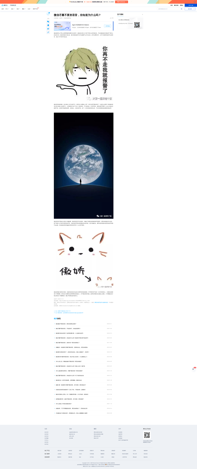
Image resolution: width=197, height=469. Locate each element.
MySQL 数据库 (125, 453)
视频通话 (102, 453)
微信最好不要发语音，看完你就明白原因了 (66, 324)
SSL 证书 (135, 453)
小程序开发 (124, 457)
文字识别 (92, 457)
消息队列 (92, 450)
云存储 (134, 450)
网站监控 (135, 457)
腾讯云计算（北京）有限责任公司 (90, 466)
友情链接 (120, 438)
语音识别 (145, 453)
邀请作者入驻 (72, 434)
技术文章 (46, 432)
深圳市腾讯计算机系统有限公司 (83, 464)
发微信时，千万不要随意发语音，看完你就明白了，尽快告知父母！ (72, 408)
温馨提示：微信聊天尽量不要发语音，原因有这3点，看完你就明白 (72, 347)
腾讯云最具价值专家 (98, 432)
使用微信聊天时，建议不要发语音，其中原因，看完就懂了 (70, 399)
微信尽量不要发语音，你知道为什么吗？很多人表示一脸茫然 (70, 366)
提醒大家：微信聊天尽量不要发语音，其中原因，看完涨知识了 (71, 385)
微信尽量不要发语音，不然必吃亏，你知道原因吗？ (68, 328)
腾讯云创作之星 (97, 436)
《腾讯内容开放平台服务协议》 (101, 302)
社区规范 (120, 432)
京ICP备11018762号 (109, 466)
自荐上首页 (71, 436)
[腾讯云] (5, 5)
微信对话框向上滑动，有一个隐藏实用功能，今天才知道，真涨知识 (72, 394)
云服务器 (70, 450)
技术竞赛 (71, 438)
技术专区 (46, 444)
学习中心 (46, 440)
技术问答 (46, 434)
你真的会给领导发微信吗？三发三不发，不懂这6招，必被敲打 (71, 389)
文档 (171, 5)
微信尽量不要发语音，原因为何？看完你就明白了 (68, 342)
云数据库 (113, 450)
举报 (112, 18)
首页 (3, 9)
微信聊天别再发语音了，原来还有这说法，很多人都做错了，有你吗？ (72, 352)
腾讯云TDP (96, 438)
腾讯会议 (70, 453)
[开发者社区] (13, 5)
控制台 (181, 5)
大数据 (112, 457)
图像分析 (113, 453)
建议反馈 (176, 5)
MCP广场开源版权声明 (123, 440)
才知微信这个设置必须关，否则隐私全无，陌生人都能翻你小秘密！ (72, 413)
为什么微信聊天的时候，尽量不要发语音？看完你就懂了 (69, 371)
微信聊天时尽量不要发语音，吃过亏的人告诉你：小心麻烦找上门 (71, 356)
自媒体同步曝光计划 (73, 432)
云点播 (102, 457)
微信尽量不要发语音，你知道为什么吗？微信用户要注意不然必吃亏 (72, 338)
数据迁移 (145, 457)
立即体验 (107, 26)
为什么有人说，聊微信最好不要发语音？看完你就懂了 (69, 361)
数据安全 (59, 457)
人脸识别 (59, 453)
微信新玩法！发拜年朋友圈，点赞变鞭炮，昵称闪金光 (69, 380)
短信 (80, 457)
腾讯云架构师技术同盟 (98, 434)
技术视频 (46, 438)
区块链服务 (81, 450)
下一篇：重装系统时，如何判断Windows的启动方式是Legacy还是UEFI (68, 312)
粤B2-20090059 (101, 464)
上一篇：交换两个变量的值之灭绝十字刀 (62, 311)
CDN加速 (92, 453)
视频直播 (145, 450)
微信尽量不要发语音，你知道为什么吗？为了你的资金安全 (70, 375)
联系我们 (120, 436)
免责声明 (120, 434)
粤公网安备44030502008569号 (113, 464)
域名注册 (59, 450)
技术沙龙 (46, 436)
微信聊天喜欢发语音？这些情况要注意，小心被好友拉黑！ (70, 333)
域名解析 (124, 450)
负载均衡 (70, 457)
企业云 (80, 453)
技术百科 (46, 442)
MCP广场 (35, 9)
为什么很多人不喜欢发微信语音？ (64, 403)
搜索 (181, 9)
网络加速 (102, 450)
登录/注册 (191, 5)
